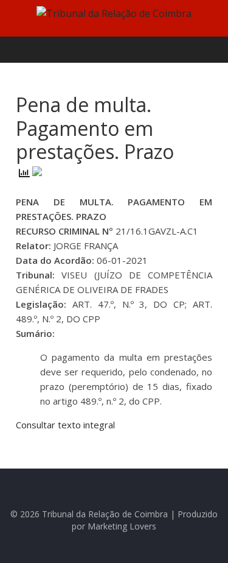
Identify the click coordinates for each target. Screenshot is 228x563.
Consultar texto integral (65, 425)
